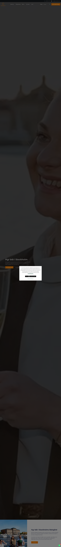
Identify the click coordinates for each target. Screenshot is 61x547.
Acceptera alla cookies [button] (33, 276)
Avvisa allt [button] (27, 276)
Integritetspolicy (30, 273)
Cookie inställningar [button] (31, 278)
